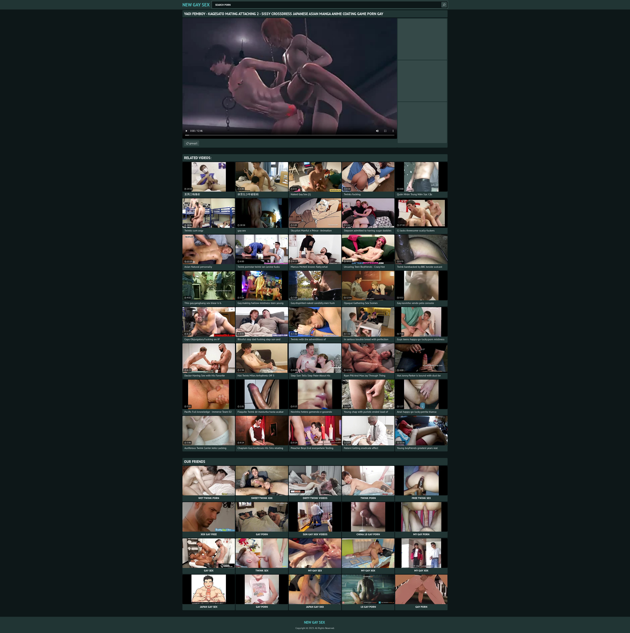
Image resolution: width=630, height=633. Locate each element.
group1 (193, 143)
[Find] (444, 5)
